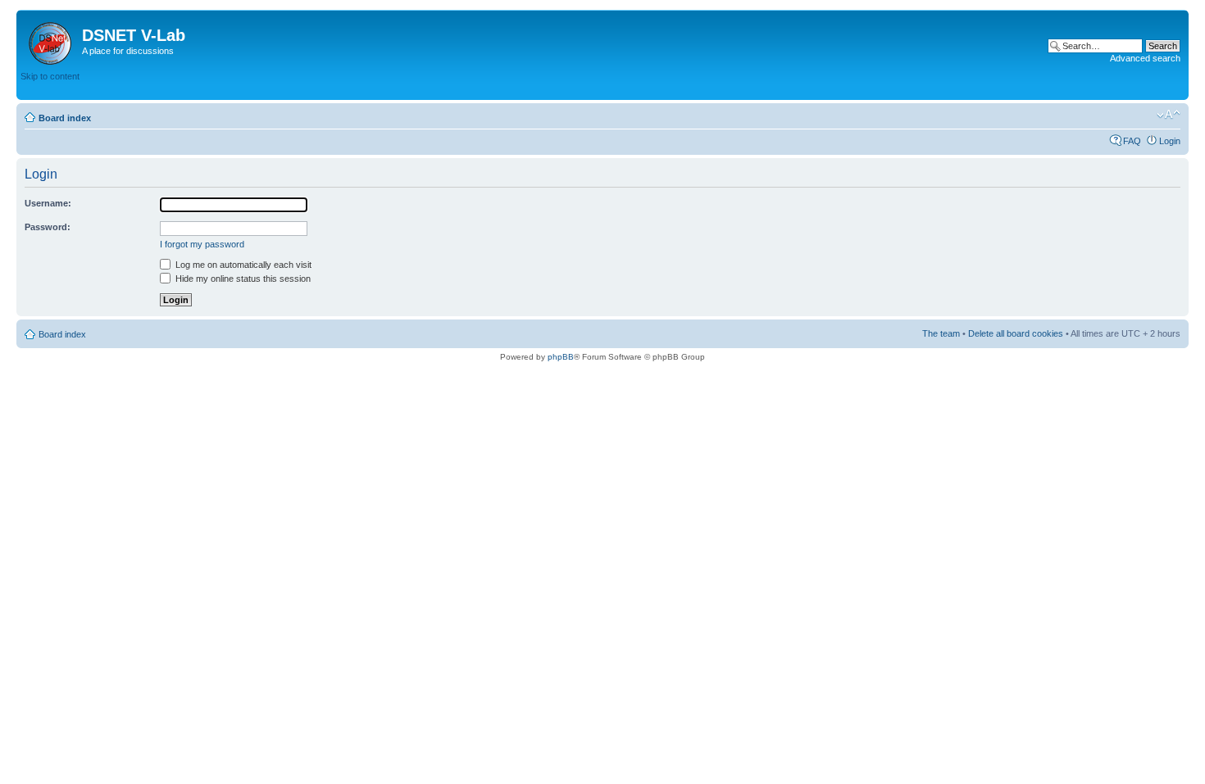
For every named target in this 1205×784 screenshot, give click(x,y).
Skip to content (50, 76)
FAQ (1132, 141)
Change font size (1168, 114)
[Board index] (51, 40)
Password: (47, 227)
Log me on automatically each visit (242, 265)
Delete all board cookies (1015, 333)
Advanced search (1145, 58)
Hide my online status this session (242, 278)
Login (1169, 141)
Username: (48, 203)
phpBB (561, 356)
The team (941, 333)
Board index (65, 118)
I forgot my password (202, 244)
